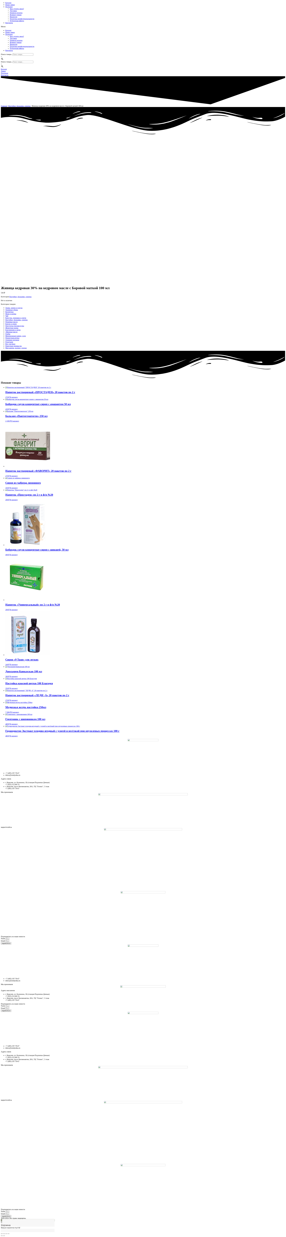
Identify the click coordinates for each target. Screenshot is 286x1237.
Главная (4, 106)
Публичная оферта (17, 21)
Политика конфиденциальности (22, 19)
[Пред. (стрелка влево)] (2, 1235)
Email (3, 941)
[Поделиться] (4, 1233)
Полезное (9, 7)
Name (3, 938)
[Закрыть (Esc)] (2, 1233)
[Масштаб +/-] (8, 1233)
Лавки (3, 71)
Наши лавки (10, 5)
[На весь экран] (6, 1233)
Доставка (13, 11)
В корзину (14, 397)
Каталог (8, 3)
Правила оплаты (16, 13)
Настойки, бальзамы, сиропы (19, 106)
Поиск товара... (7, 54)
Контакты (9, 23)
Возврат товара (15, 15)
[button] (143, 27)
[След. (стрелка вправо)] (4, 1235)
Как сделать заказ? (17, 9)
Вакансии (13, 17)
